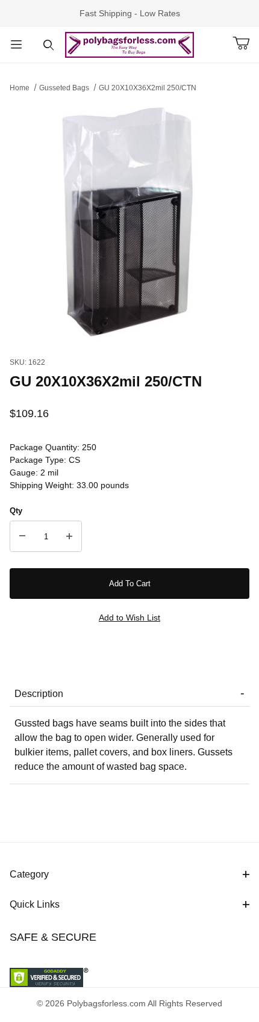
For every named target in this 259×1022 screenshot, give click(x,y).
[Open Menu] (16, 45)
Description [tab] (38, 694)
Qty (16, 510)
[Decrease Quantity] (22, 536)
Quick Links (35, 904)
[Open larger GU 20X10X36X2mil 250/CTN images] (129, 221)
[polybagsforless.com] (130, 44)
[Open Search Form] (49, 45)
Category (29, 874)
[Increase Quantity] (69, 536)
